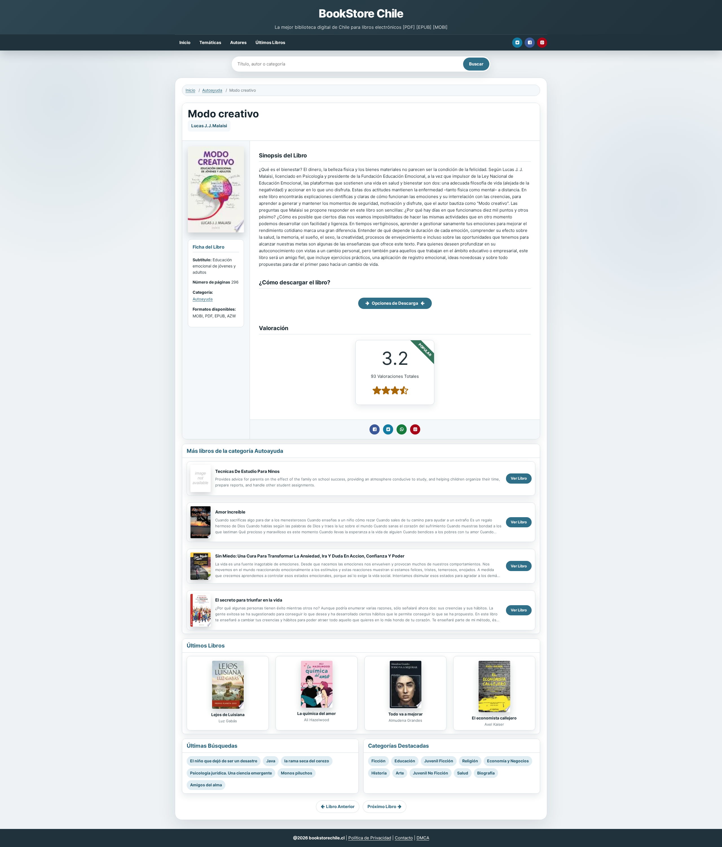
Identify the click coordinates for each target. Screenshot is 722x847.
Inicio (184, 42)
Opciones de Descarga (395, 303)
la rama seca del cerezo (306, 760)
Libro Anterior (340, 806)
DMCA (423, 838)
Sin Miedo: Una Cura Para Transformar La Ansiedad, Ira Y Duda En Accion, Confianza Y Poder (309, 556)
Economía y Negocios (508, 760)
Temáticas (210, 42)
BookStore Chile (361, 13)
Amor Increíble (230, 512)
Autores (238, 42)
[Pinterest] (542, 43)
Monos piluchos (296, 773)
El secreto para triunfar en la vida (248, 600)
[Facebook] (530, 43)
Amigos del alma (206, 784)
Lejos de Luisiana (228, 714)
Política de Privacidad (369, 838)
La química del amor (316, 713)
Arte (400, 773)
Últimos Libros (270, 42)
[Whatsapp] (402, 429)
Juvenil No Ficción (430, 773)
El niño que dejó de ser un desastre (223, 760)
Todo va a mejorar (405, 714)
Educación (405, 760)
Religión (470, 760)
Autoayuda (212, 90)
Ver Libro (519, 478)
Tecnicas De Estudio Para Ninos (247, 471)
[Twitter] (517, 43)
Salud (462, 773)
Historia (379, 773)
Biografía (486, 773)
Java (270, 760)
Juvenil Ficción (438, 760)
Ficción (378, 760)
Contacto (404, 838)
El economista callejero (494, 718)
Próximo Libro (381, 806)
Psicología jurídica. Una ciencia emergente (231, 773)
